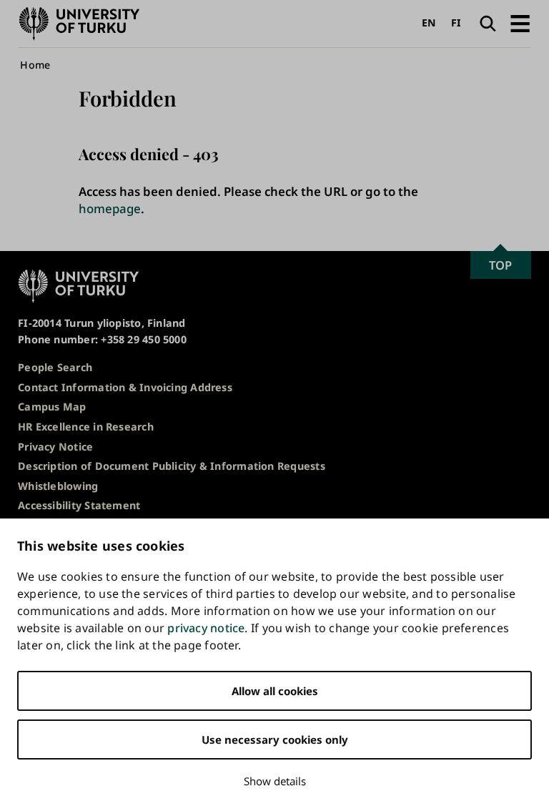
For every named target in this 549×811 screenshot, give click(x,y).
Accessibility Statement (79, 505)
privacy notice (205, 628)
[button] (520, 23)
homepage (110, 208)
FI (456, 22)
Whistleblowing (58, 486)
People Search (55, 367)
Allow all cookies (275, 691)
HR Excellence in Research (86, 426)
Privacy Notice (55, 446)
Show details (275, 781)
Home (35, 65)
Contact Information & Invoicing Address (125, 387)
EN (428, 22)
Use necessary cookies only (275, 739)
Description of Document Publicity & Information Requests (171, 466)
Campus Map (52, 406)
